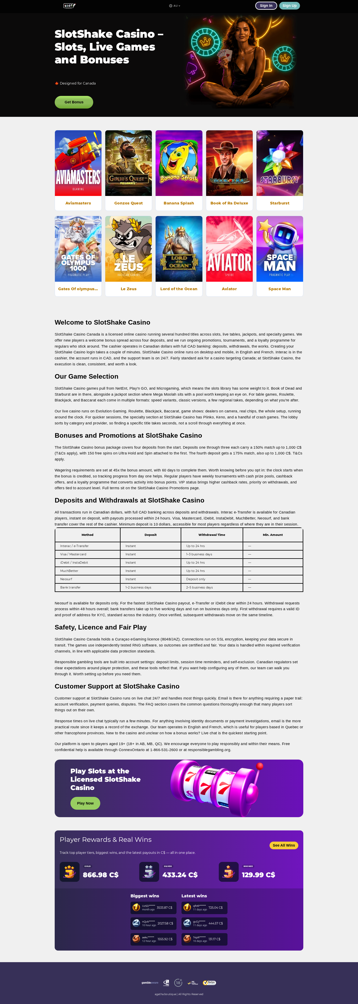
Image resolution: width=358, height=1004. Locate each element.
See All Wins (284, 845)
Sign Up (290, 6)
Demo (78, 157)
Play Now (78, 169)
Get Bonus (74, 102)
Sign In (266, 6)
